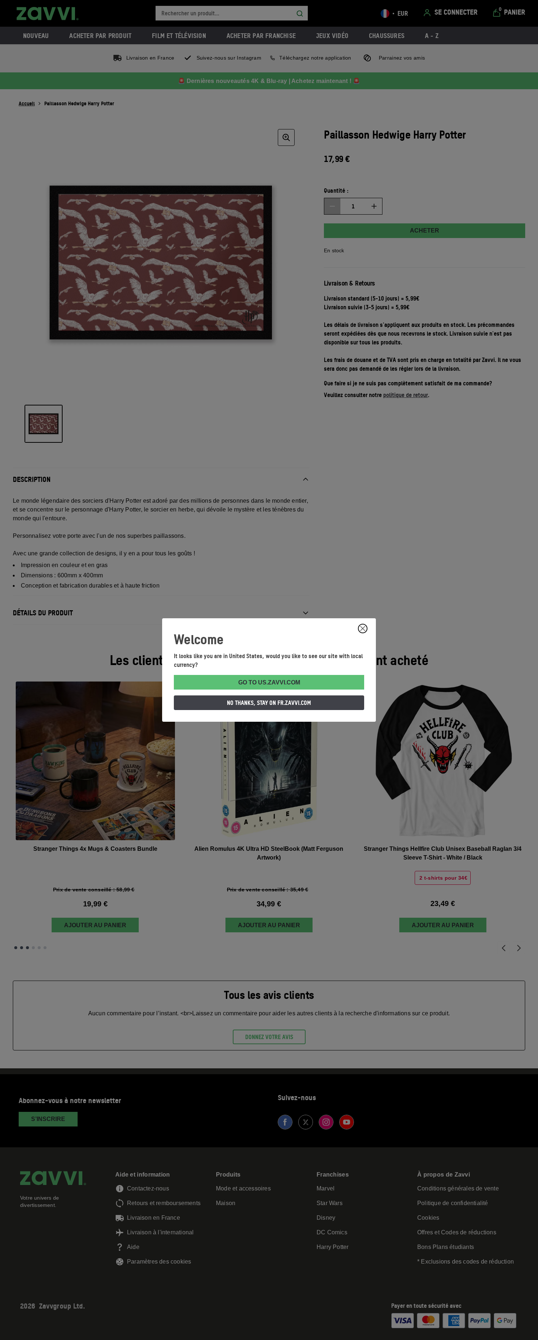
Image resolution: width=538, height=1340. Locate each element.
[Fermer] (362, 628)
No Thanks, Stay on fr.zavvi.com (269, 702)
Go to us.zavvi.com (269, 682)
